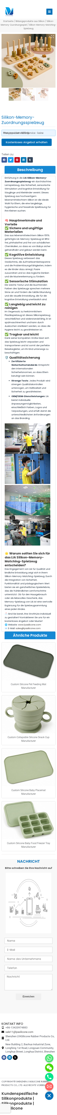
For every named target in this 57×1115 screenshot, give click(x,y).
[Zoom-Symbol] (52, 36)
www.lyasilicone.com (29, 624)
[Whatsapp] (49, 1058)
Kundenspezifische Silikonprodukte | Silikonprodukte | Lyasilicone (20, 1101)
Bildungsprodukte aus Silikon (30, 21)
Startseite (8, 21)
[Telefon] (49, 1077)
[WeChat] (49, 1068)
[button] (4, 160)
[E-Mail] (49, 1086)
